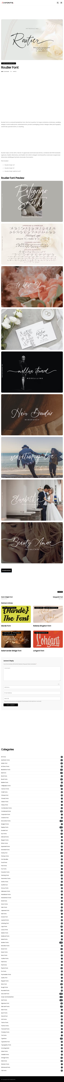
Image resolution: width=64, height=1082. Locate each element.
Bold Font (3, 773)
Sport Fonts (4, 1013)
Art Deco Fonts (5, 766)
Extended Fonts (5, 849)
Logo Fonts (4, 926)
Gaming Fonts (5, 875)
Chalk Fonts (4, 792)
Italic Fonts (4, 907)
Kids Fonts (4, 913)
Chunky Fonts (5, 798)
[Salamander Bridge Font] (16, 639)
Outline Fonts (4, 958)
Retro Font (4, 984)
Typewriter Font (5, 1041)
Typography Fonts (6, 1045)
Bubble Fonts (4, 782)
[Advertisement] (32, 8)
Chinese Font (4, 795)
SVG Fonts (4, 1019)
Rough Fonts (4, 987)
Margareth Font (58, 597)
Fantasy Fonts (5, 856)
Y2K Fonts (3, 1070)
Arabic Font (4, 763)
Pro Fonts (3, 971)
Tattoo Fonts (4, 1022)
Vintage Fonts (5, 1057)
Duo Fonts (4, 833)
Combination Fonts (6, 808)
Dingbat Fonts (5, 824)
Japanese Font (5, 910)
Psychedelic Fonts (6, 974)
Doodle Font (4, 830)
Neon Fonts (4, 955)
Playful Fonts (4, 968)
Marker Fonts (4, 933)
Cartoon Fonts (5, 789)
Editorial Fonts (5, 837)
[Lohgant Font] (48, 639)
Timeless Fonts (5, 1032)
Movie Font (4, 949)
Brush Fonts (4, 779)
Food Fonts (4, 862)
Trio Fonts (3, 1035)
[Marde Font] (16, 614)
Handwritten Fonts (6, 897)
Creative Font (5, 817)
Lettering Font (5, 923)
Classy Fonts (7, 632)
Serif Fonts (4, 1000)
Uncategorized (5, 1048)
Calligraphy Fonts (6, 785)
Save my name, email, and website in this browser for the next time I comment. (22, 701)
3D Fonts (3, 757)
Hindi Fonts (4, 901)
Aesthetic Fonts (5, 760)
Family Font (4, 853)
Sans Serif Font (5, 993)
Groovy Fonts (4, 888)
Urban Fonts (4, 1051)
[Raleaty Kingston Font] (48, 614)
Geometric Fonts (5, 878)
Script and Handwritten (8, 63)
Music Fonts (4, 952)
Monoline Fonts (5, 945)
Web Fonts (4, 1061)
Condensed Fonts (6, 811)
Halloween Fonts (5, 891)
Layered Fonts (5, 920)
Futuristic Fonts (5, 872)
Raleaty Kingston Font (42, 626)
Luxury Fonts (4, 929)
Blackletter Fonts (5, 769)
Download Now (6, 570)
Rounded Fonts (5, 990)
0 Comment (6, 71)
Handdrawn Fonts (6, 894)
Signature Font (5, 1003)
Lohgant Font (38, 650)
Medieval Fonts (5, 936)
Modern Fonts (16, 632)
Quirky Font (4, 977)
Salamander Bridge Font (11, 650)
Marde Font (6, 626)
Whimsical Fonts (5, 1067)
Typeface (3, 1038)
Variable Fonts (5, 1054)
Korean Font (4, 917)
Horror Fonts (4, 904)
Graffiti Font (4, 885)
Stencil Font (4, 1016)
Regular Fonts (5, 981)
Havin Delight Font (7, 597)
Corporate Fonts (5, 814)
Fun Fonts (3, 869)
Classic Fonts (4, 801)
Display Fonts (4, 827)
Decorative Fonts (5, 821)
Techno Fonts (5, 1025)
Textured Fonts (5, 1029)
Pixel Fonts (4, 965)
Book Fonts (4, 776)
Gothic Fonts (4, 881)
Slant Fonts (4, 1009)
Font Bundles (4, 859)
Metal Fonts (4, 939)
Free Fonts (4, 865)
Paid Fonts (4, 961)
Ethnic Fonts (4, 843)
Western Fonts (5, 1064)
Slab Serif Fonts (5, 1006)
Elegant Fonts (39, 607)
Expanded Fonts (5, 846)
